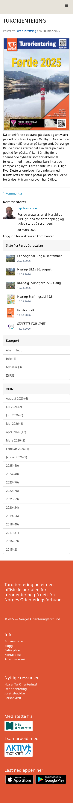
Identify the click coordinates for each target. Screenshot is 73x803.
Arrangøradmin (15, 659)
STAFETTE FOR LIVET (31, 324)
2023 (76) (12, 482)
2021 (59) (12, 499)
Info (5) (11, 359)
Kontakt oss (12, 655)
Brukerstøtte (13, 641)
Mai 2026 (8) (14, 424)
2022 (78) (12, 491)
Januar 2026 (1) (16, 457)
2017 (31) (12, 533)
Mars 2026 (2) (15, 440)
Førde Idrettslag (26, 31)
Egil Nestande (27, 208)
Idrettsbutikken (15, 693)
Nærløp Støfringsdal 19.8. (35, 297)
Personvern (12, 698)
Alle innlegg (14, 350)
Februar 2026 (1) (17, 449)
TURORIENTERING (24, 20)
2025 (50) (12, 466)
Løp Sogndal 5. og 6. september (39, 256)
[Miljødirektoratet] (36, 726)
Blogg (8, 646)
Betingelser (12, 650)
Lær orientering (15, 689)
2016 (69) (12, 541)
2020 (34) (12, 507)
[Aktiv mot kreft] (36, 750)
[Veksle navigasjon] (66, 5)
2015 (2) (11, 549)
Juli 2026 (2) (14, 407)
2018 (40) (12, 524)
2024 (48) (12, 474)
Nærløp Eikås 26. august (34, 269)
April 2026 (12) (16, 432)
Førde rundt (25, 310)
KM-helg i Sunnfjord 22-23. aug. (39, 283)
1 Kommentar (12, 193)
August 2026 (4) (17, 398)
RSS (12, 375)
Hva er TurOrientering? (20, 684)
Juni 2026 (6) (14, 415)
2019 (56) (12, 516)
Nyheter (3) (14, 367)
